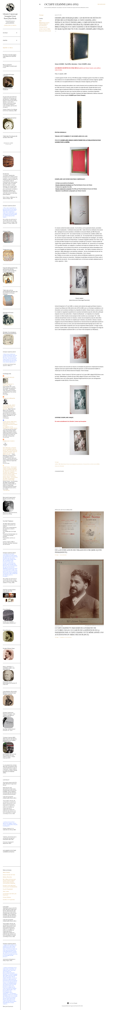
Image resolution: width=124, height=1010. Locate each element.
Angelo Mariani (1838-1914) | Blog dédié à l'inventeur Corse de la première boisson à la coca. (10, 423)
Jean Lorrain (6, 891)
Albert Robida (6, 872)
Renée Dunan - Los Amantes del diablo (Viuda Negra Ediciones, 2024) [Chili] (10, 479)
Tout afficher (6, 490)
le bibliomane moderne (8, 441)
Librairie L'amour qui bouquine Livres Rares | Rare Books (10, 16)
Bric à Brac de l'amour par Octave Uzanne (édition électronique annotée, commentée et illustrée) (9, 881)
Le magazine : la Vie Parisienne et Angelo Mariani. (10, 427)
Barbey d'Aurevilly (7, 877)
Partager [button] (41, 15)
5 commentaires (63, 554)
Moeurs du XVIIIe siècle (45, 31)
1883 (40, 20)
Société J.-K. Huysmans (9, 899)
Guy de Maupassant (8, 889)
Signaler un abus (8, 47)
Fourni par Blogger (73, 1003)
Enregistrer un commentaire (66, 637)
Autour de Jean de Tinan (9, 874)
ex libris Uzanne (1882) (44, 29)
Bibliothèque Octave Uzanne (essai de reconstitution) (44, 24)
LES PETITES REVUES (8, 377)
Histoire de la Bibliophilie (9, 398)
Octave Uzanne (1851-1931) (61, 4)
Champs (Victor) (43, 27)
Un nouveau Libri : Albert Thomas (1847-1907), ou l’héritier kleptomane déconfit (9, 407)
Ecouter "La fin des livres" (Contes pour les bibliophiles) (10, 886)
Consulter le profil (10, 25)
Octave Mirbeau (7, 897)
